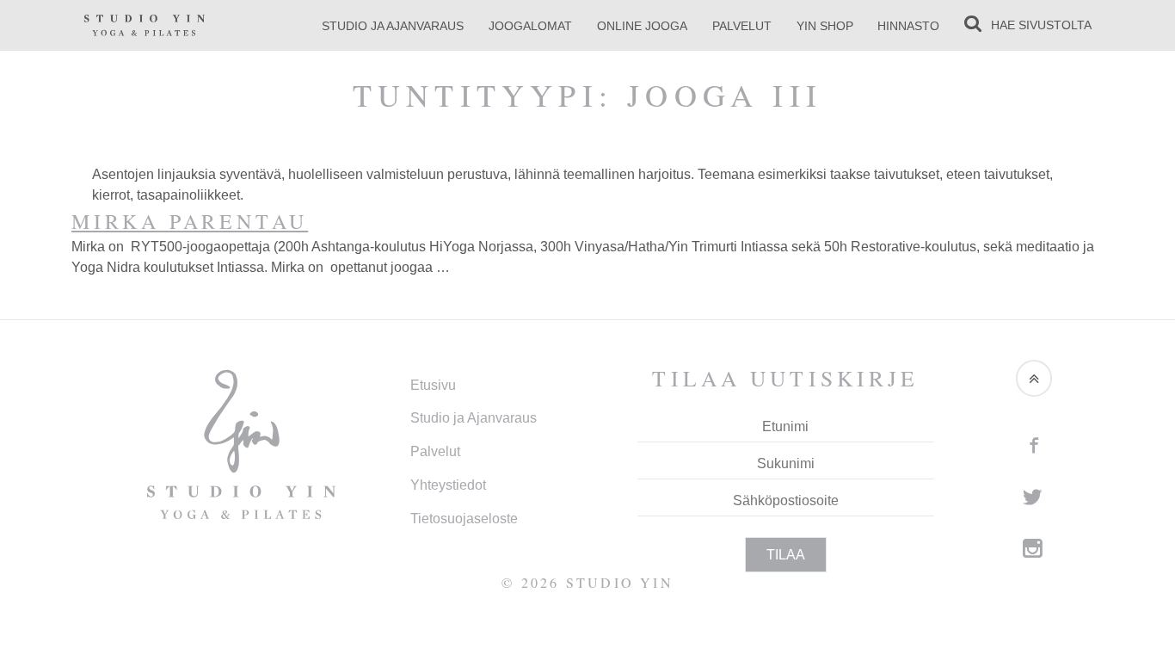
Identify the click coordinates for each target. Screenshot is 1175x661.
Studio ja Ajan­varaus (473, 418)
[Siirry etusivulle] (144, 24)
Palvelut (742, 26)
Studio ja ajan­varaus (393, 26)
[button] (1034, 378)
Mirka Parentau (189, 221)
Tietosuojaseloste (464, 518)
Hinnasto (908, 26)
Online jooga (642, 26)
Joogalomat (530, 26)
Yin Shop (825, 26)
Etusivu (433, 385)
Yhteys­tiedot (448, 485)
